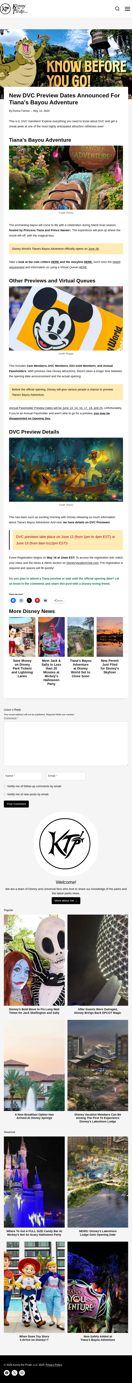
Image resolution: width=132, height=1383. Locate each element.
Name (10, 775)
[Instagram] (22, 1373)
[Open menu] (127, 9)
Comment (11, 718)
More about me (64, 900)
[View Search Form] (117, 9)
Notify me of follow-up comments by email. (34, 786)
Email (52, 775)
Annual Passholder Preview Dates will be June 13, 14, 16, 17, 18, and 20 (56, 408)
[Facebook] (7, 1373)
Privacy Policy (54, 1365)
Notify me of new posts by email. (28, 794)
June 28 (93, 248)
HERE (83, 267)
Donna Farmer (21, 110)
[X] (14, 1373)
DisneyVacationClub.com (82, 563)
